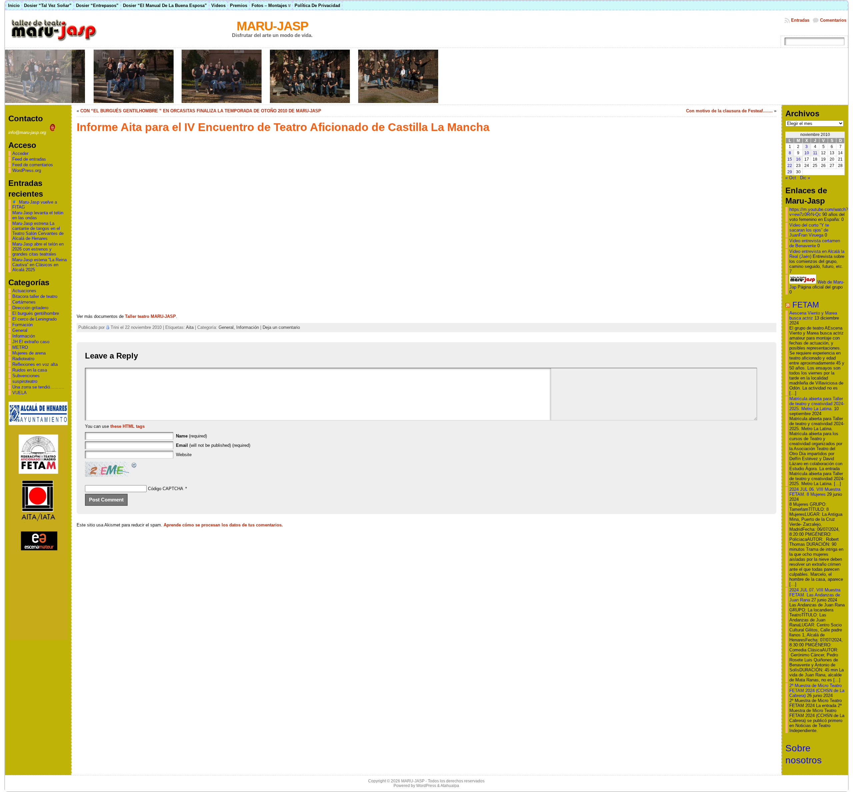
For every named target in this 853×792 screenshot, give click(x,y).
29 (789, 172)
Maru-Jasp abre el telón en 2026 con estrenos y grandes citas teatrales (38, 249)
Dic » (805, 177)
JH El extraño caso (30, 341)
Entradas (800, 20)
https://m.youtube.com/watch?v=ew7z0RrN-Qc (818, 212)
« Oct (790, 177)
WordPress (426, 785)
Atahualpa (449, 785)
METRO (20, 347)
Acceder (20, 153)
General (19, 330)
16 (798, 159)
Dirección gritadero (30, 307)
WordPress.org (26, 170)
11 (815, 153)
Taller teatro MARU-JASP (150, 316)
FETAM (805, 304)
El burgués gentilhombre (35, 313)
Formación (22, 324)
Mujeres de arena (29, 353)
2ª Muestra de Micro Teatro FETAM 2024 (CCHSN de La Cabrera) (816, 690)
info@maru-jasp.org (27, 132)
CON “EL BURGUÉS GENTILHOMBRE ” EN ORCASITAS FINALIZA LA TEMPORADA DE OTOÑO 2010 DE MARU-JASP (200, 110)
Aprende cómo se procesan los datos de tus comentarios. (223, 524)
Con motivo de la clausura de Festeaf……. (729, 110)
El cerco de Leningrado (34, 319)
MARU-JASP (272, 26)
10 (806, 153)
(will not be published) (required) (213, 445)
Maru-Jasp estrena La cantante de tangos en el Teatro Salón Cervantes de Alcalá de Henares (38, 231)
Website (184, 454)
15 (789, 159)
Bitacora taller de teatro (34, 296)
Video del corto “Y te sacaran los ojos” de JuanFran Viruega (809, 230)
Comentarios (833, 20)
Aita (190, 327)
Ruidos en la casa (29, 370)
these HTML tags (127, 426)
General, (227, 327)
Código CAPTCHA (165, 488)
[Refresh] (134, 465)
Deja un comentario (281, 327)
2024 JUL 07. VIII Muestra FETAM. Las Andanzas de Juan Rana (814, 594)
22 (789, 166)
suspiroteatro (24, 381)
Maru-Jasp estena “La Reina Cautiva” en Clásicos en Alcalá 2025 (39, 264)
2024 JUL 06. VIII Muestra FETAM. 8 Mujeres (814, 492)
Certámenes (24, 302)
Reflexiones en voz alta (35, 364)
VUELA (19, 392)
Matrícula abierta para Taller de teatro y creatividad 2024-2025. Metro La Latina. (816, 403)
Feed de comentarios (32, 164)
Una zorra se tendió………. (38, 387)
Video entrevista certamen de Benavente (814, 243)
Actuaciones (24, 290)
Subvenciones (26, 375)
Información (23, 336)
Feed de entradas (29, 159)
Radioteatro (23, 358)
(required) (191, 435)
